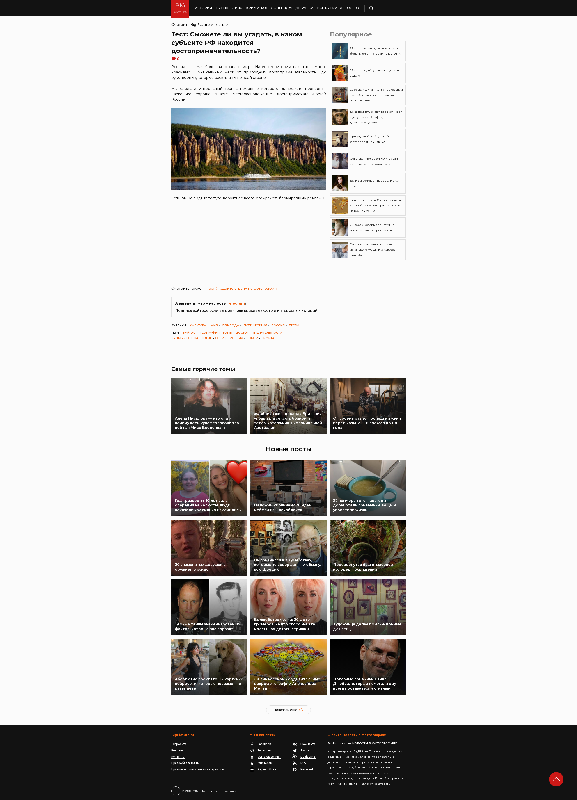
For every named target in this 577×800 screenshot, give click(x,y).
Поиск (384, 8)
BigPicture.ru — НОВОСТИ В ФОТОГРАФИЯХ (362, 743)
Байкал (189, 332)
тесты (220, 25)
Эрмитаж (269, 338)
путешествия (255, 325)
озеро (220, 338)
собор (252, 338)
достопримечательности (259, 332)
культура (198, 325)
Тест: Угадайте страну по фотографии (242, 288)
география (210, 332)
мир (214, 325)
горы (227, 332)
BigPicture (200, 25)
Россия (278, 325)
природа (230, 325)
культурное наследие (191, 338)
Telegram (236, 303)
